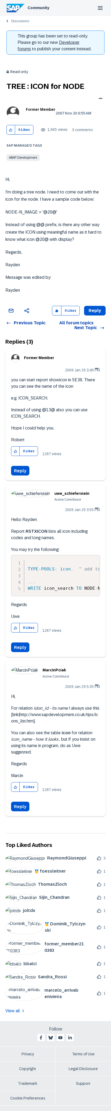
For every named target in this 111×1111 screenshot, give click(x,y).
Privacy (28, 1054)
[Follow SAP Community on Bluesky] (50, 1038)
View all (12, 1011)
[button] (11, 130)
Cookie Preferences (27, 1098)
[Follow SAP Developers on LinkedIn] (70, 1038)
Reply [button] (95, 310)
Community (38, 8)
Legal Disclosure (83, 1069)
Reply (20, 471)
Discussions (20, 21)
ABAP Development (23, 157)
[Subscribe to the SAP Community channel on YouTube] (60, 1038)
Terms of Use (83, 1054)
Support (83, 1083)
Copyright (27, 1069)
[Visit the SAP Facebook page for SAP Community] (41, 1038)
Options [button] (99, 99)
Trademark (27, 1083)
